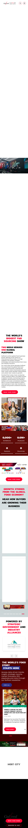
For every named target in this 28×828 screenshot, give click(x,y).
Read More (9, 729)
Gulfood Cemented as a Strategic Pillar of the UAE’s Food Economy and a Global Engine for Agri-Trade (13, 712)
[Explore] (24, 3)
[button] (10, 737)
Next (16, 656)
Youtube (17, 814)
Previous (12, 656)
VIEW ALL (7, 685)
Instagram (10, 814)
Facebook (6, 814)
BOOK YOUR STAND (10, 392)
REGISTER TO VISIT (14, 825)
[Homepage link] (9, 3)
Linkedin (14, 814)
